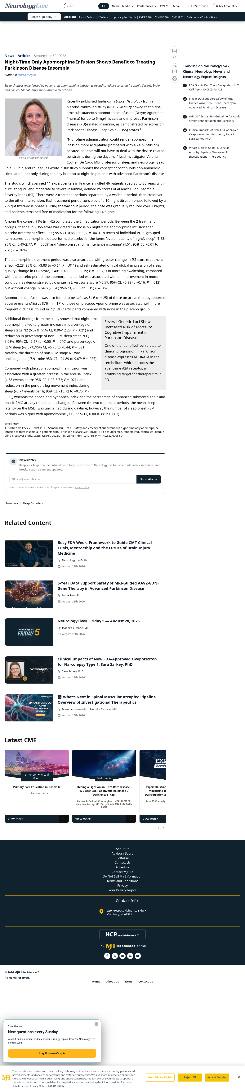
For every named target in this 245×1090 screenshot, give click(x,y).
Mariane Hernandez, (75, 709)
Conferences (145, 6)
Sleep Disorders (33, 503)
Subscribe (146, 479)
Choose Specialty (41, 17)
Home (96, 981)
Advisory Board (123, 853)
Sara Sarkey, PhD (72, 671)
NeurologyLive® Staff (75, 560)
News (115, 6)
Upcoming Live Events (124, 17)
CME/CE (165, 6)
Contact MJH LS (123, 872)
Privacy (122, 885)
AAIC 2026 (177, 17)
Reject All (190, 1077)
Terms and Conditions (122, 881)
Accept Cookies (216, 1077)
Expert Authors (87, 17)
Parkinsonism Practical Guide (201, 17)
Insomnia (12, 503)
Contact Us (123, 862)
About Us (122, 849)
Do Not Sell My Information (122, 876)
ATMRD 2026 (162, 17)
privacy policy (81, 487)
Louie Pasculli (70, 595)
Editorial (123, 858)
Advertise (122, 867)
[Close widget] (96, 1024)
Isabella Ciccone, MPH (76, 628)
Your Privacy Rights (122, 890)
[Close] (239, 1077)
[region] (122, 1078)
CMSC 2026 (145, 17)
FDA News (103, 17)
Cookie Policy (56, 1086)
